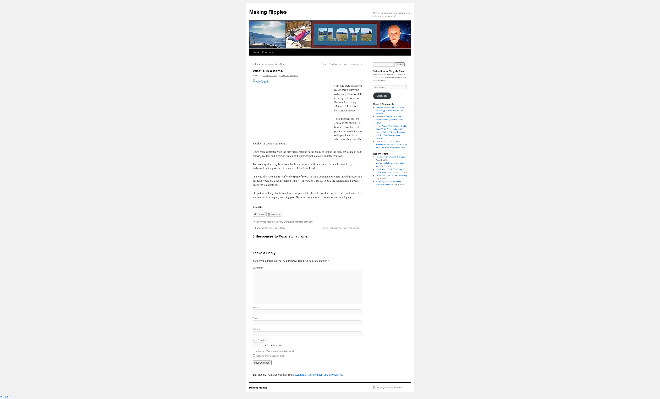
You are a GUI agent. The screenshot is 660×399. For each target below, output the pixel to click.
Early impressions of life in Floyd (269, 63)
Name (256, 307)
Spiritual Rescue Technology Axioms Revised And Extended (390, 110)
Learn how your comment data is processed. (319, 374)
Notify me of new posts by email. (270, 355)
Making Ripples (268, 11)
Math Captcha (259, 340)
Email (256, 318)
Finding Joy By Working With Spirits (391, 156)
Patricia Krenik (382, 107)
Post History (268, 52)
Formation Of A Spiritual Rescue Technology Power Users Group (390, 119)
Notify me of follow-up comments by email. (275, 351)
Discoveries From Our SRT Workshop (391, 175)
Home (256, 52)
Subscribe (382, 96)
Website (256, 329)
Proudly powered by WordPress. (389, 387)
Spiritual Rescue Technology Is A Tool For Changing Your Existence (391, 135)
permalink (308, 221)
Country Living (282, 221)
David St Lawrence (289, 75)
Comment (258, 267)
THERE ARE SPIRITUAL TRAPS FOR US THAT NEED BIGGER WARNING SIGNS (391, 144)
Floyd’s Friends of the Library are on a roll (342, 63)
